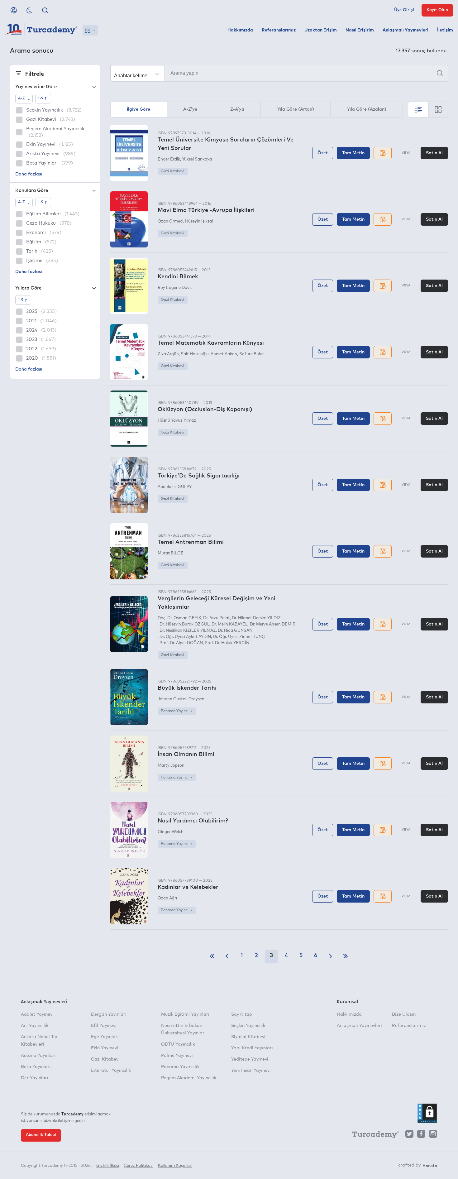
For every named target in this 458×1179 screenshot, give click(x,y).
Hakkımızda (240, 30)
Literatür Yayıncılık (111, 1070)
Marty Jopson (171, 766)
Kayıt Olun (437, 10)
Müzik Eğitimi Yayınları (185, 1014)
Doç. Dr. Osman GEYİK (179, 618)
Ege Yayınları (105, 1037)
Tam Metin (353, 153)
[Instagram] (433, 1135)
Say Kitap (241, 1014)
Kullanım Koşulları (175, 1166)
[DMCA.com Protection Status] (427, 1113)
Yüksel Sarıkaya (197, 159)
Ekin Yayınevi (104, 1048)
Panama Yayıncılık (176, 711)
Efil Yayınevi (104, 1025)
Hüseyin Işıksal (199, 221)
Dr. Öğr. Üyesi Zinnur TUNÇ (239, 637)
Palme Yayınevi (177, 1055)
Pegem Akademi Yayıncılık (188, 1078)
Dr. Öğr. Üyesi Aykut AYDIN (185, 637)
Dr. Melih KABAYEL (230, 624)
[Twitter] (409, 1135)
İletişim (445, 30)
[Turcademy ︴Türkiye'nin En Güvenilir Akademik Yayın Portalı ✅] (41, 30)
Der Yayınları (34, 1078)
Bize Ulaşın (404, 1014)
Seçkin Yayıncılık (248, 1025)
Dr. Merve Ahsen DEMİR (272, 624)
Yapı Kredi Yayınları (252, 1048)
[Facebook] (421, 1135)
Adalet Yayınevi (37, 1014)
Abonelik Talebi (41, 1135)
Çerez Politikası (138, 1166)
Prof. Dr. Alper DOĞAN (181, 643)
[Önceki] (226, 956)
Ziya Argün (168, 354)
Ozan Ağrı (167, 898)
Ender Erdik (169, 159)
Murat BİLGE (171, 553)
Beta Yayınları (36, 1067)
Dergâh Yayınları (108, 1014)
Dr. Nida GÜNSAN (235, 631)
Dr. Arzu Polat (216, 618)
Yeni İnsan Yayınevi (251, 1070)
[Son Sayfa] (345, 956)
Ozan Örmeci (170, 221)
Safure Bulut (251, 354)
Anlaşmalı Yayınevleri (405, 30)
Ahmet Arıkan (224, 354)
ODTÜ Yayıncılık (178, 1044)
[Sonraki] (330, 956)
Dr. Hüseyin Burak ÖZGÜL (185, 624)
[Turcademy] (373, 1135)
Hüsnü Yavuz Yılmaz (177, 421)
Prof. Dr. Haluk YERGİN (227, 643)
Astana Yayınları (38, 1055)
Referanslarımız (279, 30)
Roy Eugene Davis (175, 288)
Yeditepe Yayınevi (249, 1059)
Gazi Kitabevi (172, 171)
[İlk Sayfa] (212, 956)
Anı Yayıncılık (34, 1025)
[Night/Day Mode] (29, 10)
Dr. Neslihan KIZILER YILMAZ (188, 631)
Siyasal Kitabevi (248, 1037)
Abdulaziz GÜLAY (175, 487)
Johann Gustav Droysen (181, 699)
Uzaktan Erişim (320, 30)
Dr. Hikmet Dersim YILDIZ (256, 618)
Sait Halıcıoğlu (195, 354)
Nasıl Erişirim (360, 30)
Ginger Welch (171, 832)
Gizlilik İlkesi (107, 1166)
